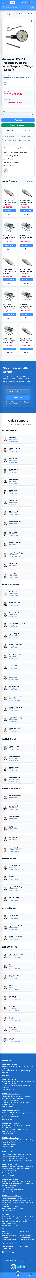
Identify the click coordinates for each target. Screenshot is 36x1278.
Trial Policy (23, 1244)
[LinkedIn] (13, 1252)
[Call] (18, 1275)
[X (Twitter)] (10, 1252)
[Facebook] (3, 1252)
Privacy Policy (16, 403)
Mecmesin (6, 77)
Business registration (9, 1235)
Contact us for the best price (19, 131)
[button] (18, 36)
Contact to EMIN (8, 1244)
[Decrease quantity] (3, 114)
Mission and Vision (25, 1235)
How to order (7, 1248)
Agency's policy (8, 1233)
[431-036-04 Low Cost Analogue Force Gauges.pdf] (6, 170)
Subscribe (18, 397)
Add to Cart (19, 120)
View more (29, 181)
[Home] (2, 13)
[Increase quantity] (32, 114)
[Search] (32, 7)
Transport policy (25, 1242)
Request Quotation (19, 125)
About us (5, 1231)
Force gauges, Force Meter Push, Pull (17, 14)
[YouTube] (6, 1252)
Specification (10, 148)
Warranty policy (24, 1246)
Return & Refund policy (27, 1239)
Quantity (3, 111)
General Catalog (8, 1246)
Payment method (25, 1237)
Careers (5, 1237)
